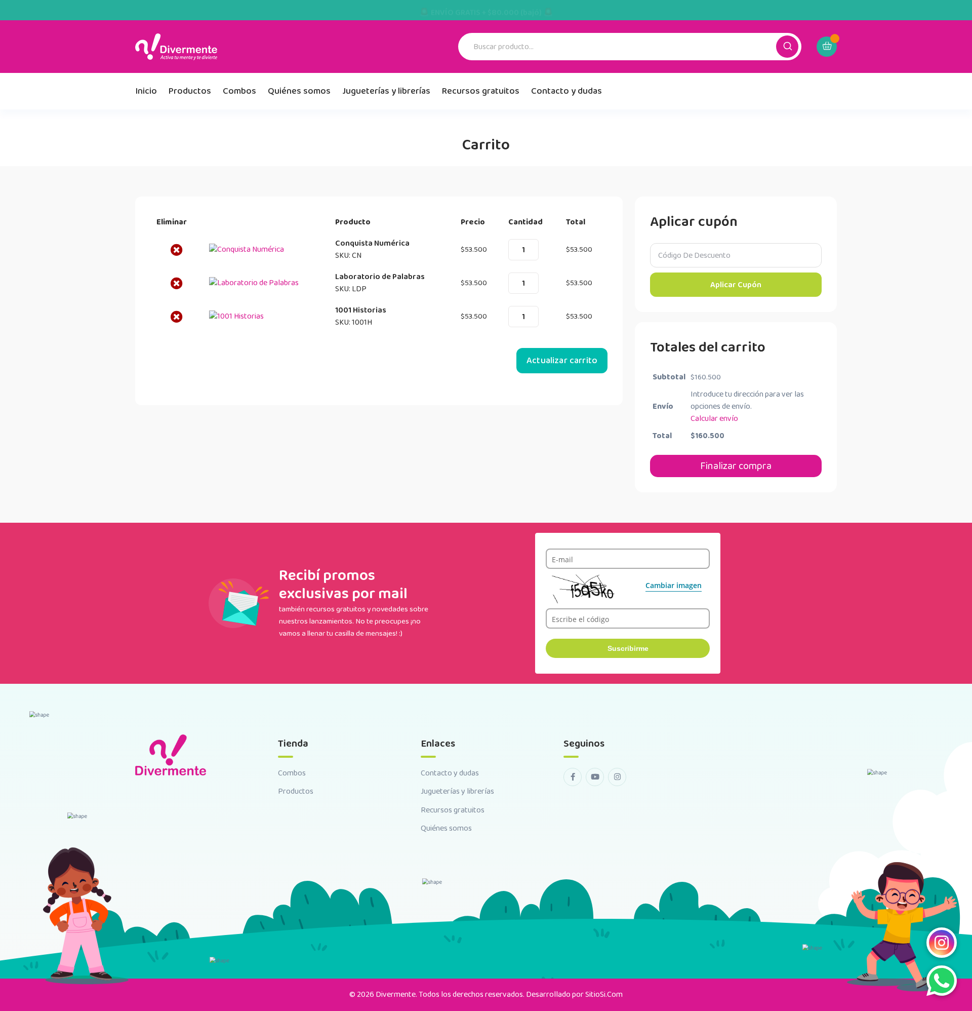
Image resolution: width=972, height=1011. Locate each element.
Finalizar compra (736, 466)
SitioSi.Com (604, 994)
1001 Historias (360, 310)
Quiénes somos (299, 91)
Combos (239, 91)
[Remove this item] (177, 250)
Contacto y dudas (566, 91)
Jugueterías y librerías (386, 91)
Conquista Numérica (372, 243)
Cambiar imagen (673, 585)
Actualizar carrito (561, 361)
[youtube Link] (595, 777)
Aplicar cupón (735, 285)
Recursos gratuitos (480, 91)
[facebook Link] (572, 777)
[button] (787, 46)
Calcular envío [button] (714, 418)
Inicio (146, 91)
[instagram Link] (617, 777)
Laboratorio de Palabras (380, 276)
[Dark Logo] (176, 46)
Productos (190, 91)
